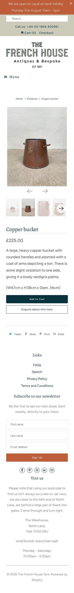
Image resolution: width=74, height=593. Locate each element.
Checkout (46, 33)
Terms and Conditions (37, 386)
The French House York (33, 574)
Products (32, 98)
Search (37, 372)
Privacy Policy (37, 379)
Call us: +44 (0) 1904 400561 (37, 26)
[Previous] (29, 190)
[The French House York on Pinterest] (29, 470)
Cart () (30, 33)
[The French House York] (37, 55)
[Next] (44, 190)
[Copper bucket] (37, 146)
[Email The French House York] (51, 470)
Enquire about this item (37, 309)
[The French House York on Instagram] (37, 470)
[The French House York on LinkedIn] (44, 470)
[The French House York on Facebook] (22, 470)
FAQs (37, 365)
